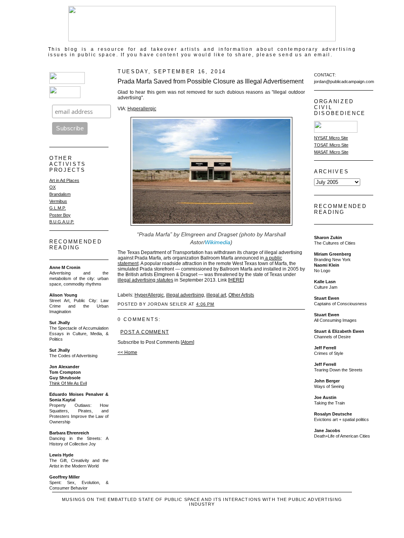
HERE (236, 280)
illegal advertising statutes (145, 280)
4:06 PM (205, 304)
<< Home (127, 352)
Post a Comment (144, 332)
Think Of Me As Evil (68, 383)
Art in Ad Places (64, 180)
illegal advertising (185, 295)
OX (52, 187)
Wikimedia (217, 242)
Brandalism (60, 194)
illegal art (216, 295)
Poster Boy (60, 215)
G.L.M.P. (57, 208)
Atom (187, 342)
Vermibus (58, 201)
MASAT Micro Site (331, 152)
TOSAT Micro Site (331, 145)
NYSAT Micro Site (331, 137)
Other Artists (241, 295)
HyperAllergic (149, 295)
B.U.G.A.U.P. (61, 221)
